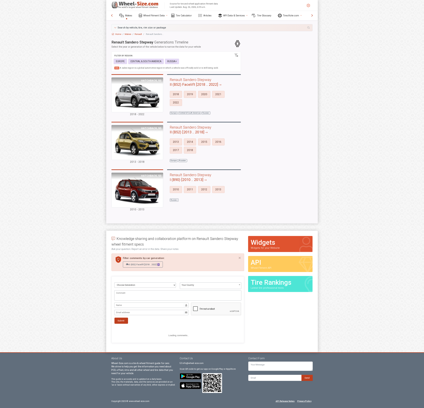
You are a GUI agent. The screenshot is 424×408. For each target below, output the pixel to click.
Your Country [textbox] (188, 285)
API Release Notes (285, 401)
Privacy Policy (304, 401)
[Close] (239, 258)
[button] (212, 27)
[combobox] (210, 285)
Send (307, 378)
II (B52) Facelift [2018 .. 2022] (144, 264)
